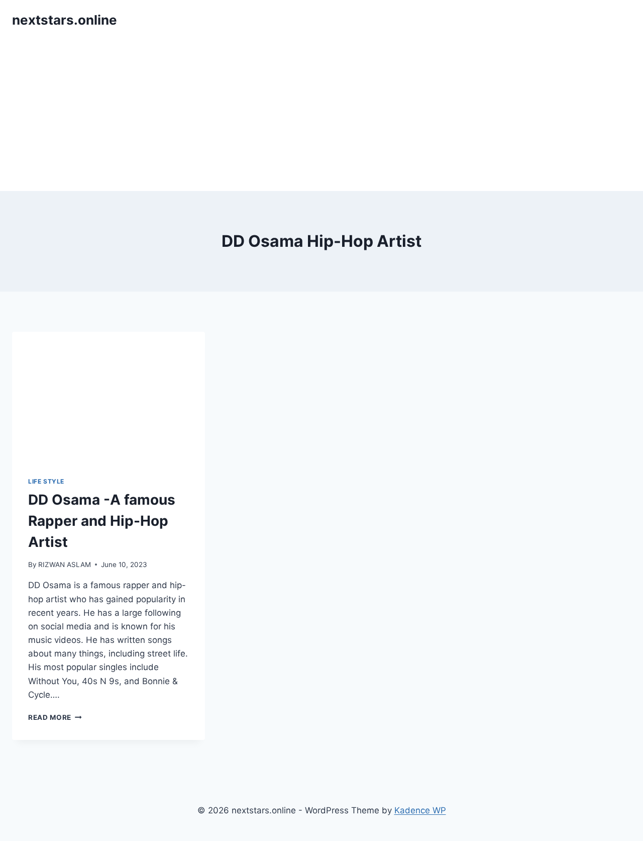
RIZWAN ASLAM (64, 564)
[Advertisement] (321, 115)
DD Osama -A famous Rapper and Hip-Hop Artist (101, 520)
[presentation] (108, 396)
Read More (55, 717)
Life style (46, 481)
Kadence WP (420, 810)
